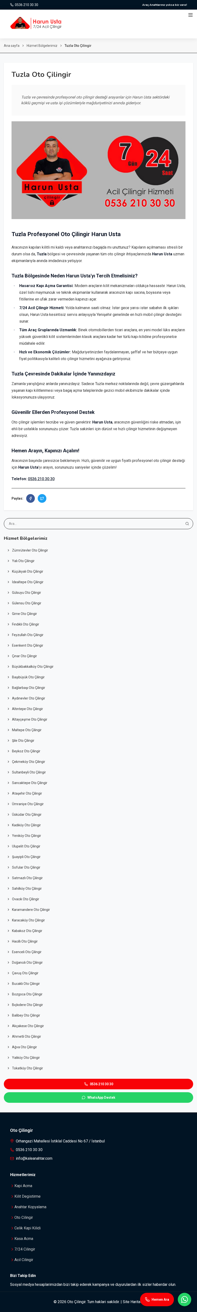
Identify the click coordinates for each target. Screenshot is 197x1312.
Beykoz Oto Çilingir (26, 751)
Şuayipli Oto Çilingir (26, 857)
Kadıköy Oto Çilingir (26, 825)
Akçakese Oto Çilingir (28, 1026)
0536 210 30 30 (41, 479)
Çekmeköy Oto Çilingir (28, 762)
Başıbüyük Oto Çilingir (28, 677)
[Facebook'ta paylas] (30, 498)
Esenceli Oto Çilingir (27, 952)
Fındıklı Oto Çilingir (25, 624)
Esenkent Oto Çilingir (27, 645)
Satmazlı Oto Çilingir (27, 878)
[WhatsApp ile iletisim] (184, 1299)
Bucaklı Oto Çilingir (26, 984)
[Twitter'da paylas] (42, 498)
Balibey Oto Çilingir (26, 1015)
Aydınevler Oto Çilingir (28, 698)
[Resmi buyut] (98, 170)
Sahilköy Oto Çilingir (27, 888)
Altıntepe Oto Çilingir (27, 709)
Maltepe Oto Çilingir (27, 730)
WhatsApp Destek (101, 1097)
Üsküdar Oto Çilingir (27, 814)
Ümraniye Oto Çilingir (28, 804)
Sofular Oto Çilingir (26, 867)
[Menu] (190, 15)
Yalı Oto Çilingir (23, 561)
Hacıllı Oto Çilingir (25, 941)
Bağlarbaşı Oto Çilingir (28, 688)
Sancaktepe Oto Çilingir (29, 783)
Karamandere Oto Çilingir (31, 910)
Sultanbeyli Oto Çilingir (29, 772)
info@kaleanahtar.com (34, 1158)
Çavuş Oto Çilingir (25, 973)
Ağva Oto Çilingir (24, 1047)
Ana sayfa (11, 46)
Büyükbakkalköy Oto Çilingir (33, 666)
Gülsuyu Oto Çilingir (26, 593)
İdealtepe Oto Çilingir (27, 582)
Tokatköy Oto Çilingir (27, 1068)
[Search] (187, 523)
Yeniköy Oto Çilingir (26, 836)
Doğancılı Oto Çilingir (27, 962)
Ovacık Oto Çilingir (25, 899)
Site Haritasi (133, 1302)
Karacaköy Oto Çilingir (28, 920)
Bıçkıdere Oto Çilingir (27, 1005)
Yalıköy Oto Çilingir (26, 1058)
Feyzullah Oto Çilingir (27, 635)
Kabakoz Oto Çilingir (27, 931)
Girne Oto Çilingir (24, 614)
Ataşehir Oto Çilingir (27, 793)
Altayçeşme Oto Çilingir (29, 719)
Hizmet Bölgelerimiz (42, 46)
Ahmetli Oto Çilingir (26, 1036)
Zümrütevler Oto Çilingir (30, 550)
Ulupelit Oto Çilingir (26, 846)
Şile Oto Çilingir (23, 740)
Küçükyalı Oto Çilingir (27, 571)
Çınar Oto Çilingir (24, 656)
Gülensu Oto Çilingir (26, 603)
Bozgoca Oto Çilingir (27, 994)
